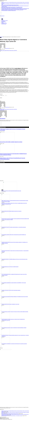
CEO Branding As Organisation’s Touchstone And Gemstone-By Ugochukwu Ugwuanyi (14, 343)
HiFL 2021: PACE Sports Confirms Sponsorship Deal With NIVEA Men (11, 190)
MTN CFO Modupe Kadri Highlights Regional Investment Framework (11, 211)
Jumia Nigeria (17, 68)
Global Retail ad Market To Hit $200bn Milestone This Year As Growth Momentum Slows (14, 259)
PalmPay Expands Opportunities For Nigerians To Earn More (10, 304)
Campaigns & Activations (5, 20)
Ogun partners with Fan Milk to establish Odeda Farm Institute (11, 141)
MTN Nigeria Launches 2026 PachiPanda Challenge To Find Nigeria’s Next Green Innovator (15, 296)
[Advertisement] (14, 30)
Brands (2, 19)
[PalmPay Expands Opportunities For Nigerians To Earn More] (6, 303)
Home (2, 18)
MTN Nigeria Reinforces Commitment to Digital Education (9, 10)
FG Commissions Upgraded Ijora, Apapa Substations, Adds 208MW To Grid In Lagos (14, 282)
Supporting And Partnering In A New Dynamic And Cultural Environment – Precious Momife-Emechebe (14, 9)
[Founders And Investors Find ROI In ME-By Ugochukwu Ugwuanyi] (6, 289)
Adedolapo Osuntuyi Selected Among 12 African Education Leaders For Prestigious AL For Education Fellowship (15, 8)
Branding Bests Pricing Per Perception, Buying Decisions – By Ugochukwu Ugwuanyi (14, 227)
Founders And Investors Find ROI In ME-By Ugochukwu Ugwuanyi (11, 290)
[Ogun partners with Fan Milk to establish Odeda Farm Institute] (7, 140)
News (0, 37)
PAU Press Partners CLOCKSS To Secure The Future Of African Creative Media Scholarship (15, 311)
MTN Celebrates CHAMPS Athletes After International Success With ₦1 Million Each (12, 7)
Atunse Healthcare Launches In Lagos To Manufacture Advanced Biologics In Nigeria (14, 327)
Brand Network (7, 48)
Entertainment (3, 21)
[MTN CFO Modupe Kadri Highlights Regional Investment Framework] (6, 210)
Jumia (0, 101)
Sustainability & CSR (4, 23)
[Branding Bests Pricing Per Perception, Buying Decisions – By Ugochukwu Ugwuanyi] (6, 226)
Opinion (2, 22)
